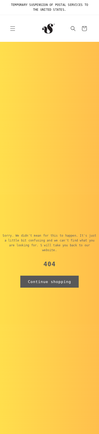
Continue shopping (49, 281)
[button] (12, 28)
